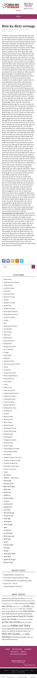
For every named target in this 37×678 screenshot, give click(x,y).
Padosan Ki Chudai (10, 428)
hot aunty (26, 619)
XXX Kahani (7, 475)
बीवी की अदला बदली (9, 536)
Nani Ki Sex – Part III (10, 584)
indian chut (6, 626)
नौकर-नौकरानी (7, 522)
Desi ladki (6, 613)
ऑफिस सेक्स (7, 489)
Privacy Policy (14, 670)
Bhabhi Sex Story (9, 309)
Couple (6, 320)
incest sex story (26, 622)
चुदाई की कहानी (8, 507)
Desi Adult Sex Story (10, 326)
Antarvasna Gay (6, 598)
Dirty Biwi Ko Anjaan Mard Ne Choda (16, 578)
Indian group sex (9, 390)
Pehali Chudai (8, 434)
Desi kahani (28, 611)
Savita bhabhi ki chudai (11, 449)
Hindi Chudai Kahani (10, 376)
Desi (5, 323)
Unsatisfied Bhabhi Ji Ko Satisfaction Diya (17, 581)
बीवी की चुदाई (7, 539)
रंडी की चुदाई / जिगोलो (9, 554)
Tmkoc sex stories (10, 469)
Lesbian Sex (18, 264)
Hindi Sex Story (9, 379)
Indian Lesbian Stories (11, 393)
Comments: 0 (10, 31)
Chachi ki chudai (9, 317)
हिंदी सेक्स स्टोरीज (8, 562)
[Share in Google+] (17, 261)
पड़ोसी (5, 528)
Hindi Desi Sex (20, 619)
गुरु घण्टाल (6, 501)
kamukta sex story (15, 628)
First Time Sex (8, 349)
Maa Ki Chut (27, 631)
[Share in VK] (8, 261)
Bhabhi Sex (7, 306)
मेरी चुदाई (6, 551)
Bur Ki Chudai (19, 606)
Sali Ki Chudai (8, 446)
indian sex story (20, 625)
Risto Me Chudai (10, 633)
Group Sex (7, 370)
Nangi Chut (24, 264)
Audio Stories (8, 285)
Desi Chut (7, 335)
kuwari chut (6, 631)
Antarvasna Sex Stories (11, 282)
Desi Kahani (8, 338)
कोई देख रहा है (7, 492)
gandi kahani (12, 616)
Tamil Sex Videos (22, 677)
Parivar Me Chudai (10, 431)
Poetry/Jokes (8, 437)
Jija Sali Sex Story (9, 405)
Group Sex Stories (10, 373)
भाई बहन (6, 542)
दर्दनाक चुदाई (7, 519)
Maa (22, 631)
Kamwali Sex (8, 411)
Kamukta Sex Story (10, 408)
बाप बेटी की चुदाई (8, 533)
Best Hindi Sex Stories (22, 604)
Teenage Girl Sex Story (11, 466)
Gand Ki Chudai (25, 616)
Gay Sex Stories (9, 361)
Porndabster (28, 649)
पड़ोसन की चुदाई (8, 525)
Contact (7, 649)
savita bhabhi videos (10, 452)
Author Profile (21, 672)
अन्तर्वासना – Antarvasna (11, 478)
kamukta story (28, 629)
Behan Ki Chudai (9, 297)
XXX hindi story (31, 264)
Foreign (6, 352)
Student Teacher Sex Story (13, 457)
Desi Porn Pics (11, 677)
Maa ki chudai (8, 417)
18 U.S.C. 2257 (24, 670)
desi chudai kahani (9, 264)
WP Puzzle (21, 662)
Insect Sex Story (9, 402)
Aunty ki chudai (9, 288)
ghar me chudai (9, 619)
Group (6, 367)
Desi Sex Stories (28, 5)
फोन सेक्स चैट (7, 530)
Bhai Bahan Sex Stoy (11, 312)
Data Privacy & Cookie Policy (18, 654)
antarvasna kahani (18, 598)
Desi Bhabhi (8, 329)
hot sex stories (12, 621)
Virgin (6, 472)
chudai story (22, 609)
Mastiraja (32, 677)
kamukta (4, 629)
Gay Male (7, 358)
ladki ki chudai (15, 631)
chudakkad (29, 609)
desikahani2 (23, 29)
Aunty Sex (7, 291)
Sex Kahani (7, 455)
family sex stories (16, 614)
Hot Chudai (7, 382)
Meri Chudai (8, 422)
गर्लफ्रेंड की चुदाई (8, 498)
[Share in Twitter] (21, 261)
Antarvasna (17, 29)
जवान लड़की (7, 510)
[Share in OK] (12, 261)
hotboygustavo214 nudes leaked (13, 213)
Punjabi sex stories (10, 440)
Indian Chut (7, 387)
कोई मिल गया (7, 495)
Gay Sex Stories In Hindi (12, 364)
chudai (26, 606)
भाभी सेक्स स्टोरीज (8, 545)
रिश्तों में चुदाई (7, 557)
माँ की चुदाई (7, 548)
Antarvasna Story (26, 601)
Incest (6, 384)
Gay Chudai (7, 355)
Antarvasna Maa (29, 598)
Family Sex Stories (10, 346)
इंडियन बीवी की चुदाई (9, 487)
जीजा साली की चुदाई (9, 513)
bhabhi (6, 300)
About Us (23, 651)
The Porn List (15, 651)
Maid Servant (8, 419)
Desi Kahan (19, 611)
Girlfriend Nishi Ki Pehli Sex (13, 586)
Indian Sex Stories (10, 396)
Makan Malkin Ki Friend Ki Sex (14, 575)
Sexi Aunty (22, 634)
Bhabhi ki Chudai (9, 303)
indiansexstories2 (10, 399)
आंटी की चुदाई (7, 481)
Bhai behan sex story (11, 314)
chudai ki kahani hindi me (12, 609)
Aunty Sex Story (9, 294)
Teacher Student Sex (11, 463)
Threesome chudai (18, 637)
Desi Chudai (8, 332)
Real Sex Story (8, 443)
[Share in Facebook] (3, 261)
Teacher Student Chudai (12, 460)
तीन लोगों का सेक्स (8, 516)
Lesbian (6, 414)
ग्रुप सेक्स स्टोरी (8, 504)
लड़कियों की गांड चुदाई (9, 560)
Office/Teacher (9, 425)
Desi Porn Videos (17, 649)
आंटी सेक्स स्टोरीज (8, 484)
